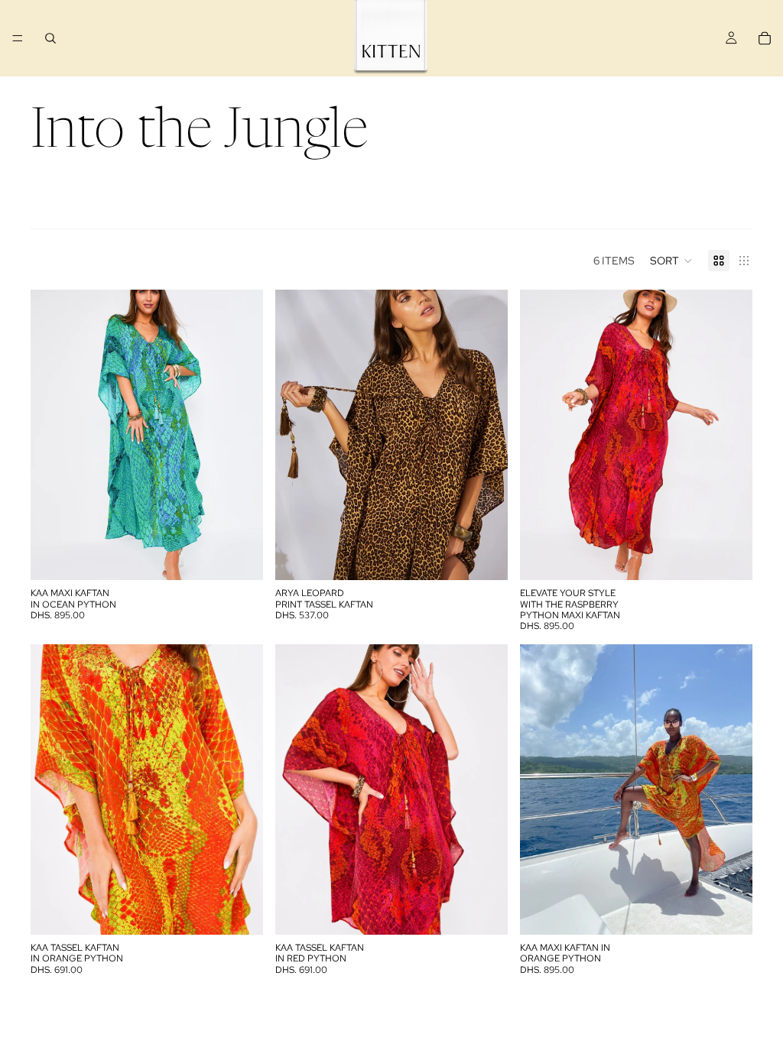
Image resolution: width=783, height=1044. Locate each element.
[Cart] (764, 38)
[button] (671, 260)
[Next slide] (240, 435)
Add (252, 556)
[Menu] (17, 38)
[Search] (50, 38)
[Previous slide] (53, 435)
